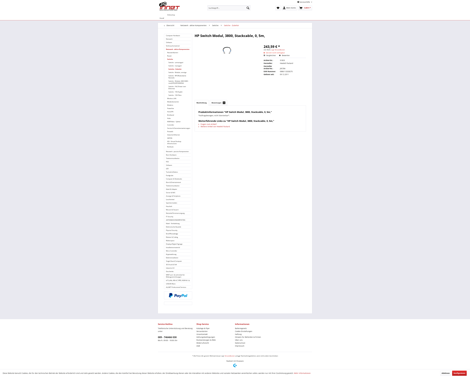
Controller (170, 125)
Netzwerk (169, 39)
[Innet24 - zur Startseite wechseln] (169, 6)
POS (167, 162)
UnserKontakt (202, 334)
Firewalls (170, 131)
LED (167, 169)
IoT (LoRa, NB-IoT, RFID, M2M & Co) (178, 280)
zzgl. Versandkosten (278, 50)
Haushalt (169, 206)
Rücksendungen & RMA (206, 340)
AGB (198, 346)
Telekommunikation (172, 158)
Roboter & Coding (172, 237)
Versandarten (202, 331)
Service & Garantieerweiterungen (178, 128)
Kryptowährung (171, 254)
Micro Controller (171, 251)
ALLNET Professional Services (176, 287)
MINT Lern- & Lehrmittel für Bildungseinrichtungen (175, 276)
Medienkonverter (173, 102)
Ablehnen (446, 373)
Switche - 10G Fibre (175, 95)
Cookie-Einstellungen (243, 331)
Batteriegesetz (241, 328)
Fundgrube (169, 175)
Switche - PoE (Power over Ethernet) (177, 87)
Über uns (239, 340)
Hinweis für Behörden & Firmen (248, 337)
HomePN (170, 112)
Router (169, 56)
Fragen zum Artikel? (208, 124)
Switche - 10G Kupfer (175, 92)
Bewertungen (218, 103)
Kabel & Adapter (171, 189)
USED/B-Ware (171, 284)
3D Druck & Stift (171, 265)
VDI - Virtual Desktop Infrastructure (174, 142)
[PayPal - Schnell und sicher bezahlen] (178, 295)
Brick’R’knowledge (172, 234)
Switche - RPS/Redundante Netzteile (177, 77)
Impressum (239, 346)
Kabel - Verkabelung (173, 223)
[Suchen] (248, 8)
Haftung (238, 334)
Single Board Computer (174, 261)
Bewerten (285, 55)
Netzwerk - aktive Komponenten (177, 49)
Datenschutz (240, 343)
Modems (170, 105)
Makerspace (170, 241)
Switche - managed (174, 66)
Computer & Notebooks (174, 179)
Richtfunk (170, 147)
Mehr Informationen (302, 373)
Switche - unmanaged (175, 62)
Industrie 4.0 (170, 268)
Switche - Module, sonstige (177, 72)
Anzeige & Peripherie (173, 196)
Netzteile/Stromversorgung (175, 213)
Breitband (170, 115)
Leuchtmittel (170, 199)
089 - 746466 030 (167, 337)
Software (169, 42)
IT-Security (169, 217)
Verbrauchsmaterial (173, 46)
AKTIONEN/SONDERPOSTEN (175, 220)
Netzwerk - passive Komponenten (177, 151)
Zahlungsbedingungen (205, 337)
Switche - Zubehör (175, 69)
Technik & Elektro (172, 172)
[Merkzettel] (278, 8)
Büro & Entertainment (173, 182)
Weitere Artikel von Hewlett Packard (215, 126)
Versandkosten (230, 356)
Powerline (170, 108)
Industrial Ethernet (173, 135)
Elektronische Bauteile (173, 227)
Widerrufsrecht (202, 343)
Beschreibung (202, 103)
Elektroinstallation (172, 258)
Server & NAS (170, 193)
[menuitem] (229, 8)
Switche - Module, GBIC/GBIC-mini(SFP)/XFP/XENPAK (178, 82)
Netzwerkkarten (172, 53)
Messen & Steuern (172, 210)
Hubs (169, 118)
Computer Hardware (173, 36)
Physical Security (171, 230)
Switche (170, 59)
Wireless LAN (171, 98)
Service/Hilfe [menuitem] (304, 2)
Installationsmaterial (173, 247)
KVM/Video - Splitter (174, 122)
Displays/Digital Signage (174, 244)
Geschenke (170, 271)
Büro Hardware (171, 155)
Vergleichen (271, 55)
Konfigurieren (459, 373)
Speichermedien (171, 203)
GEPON (169, 138)
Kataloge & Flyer (203, 328)
